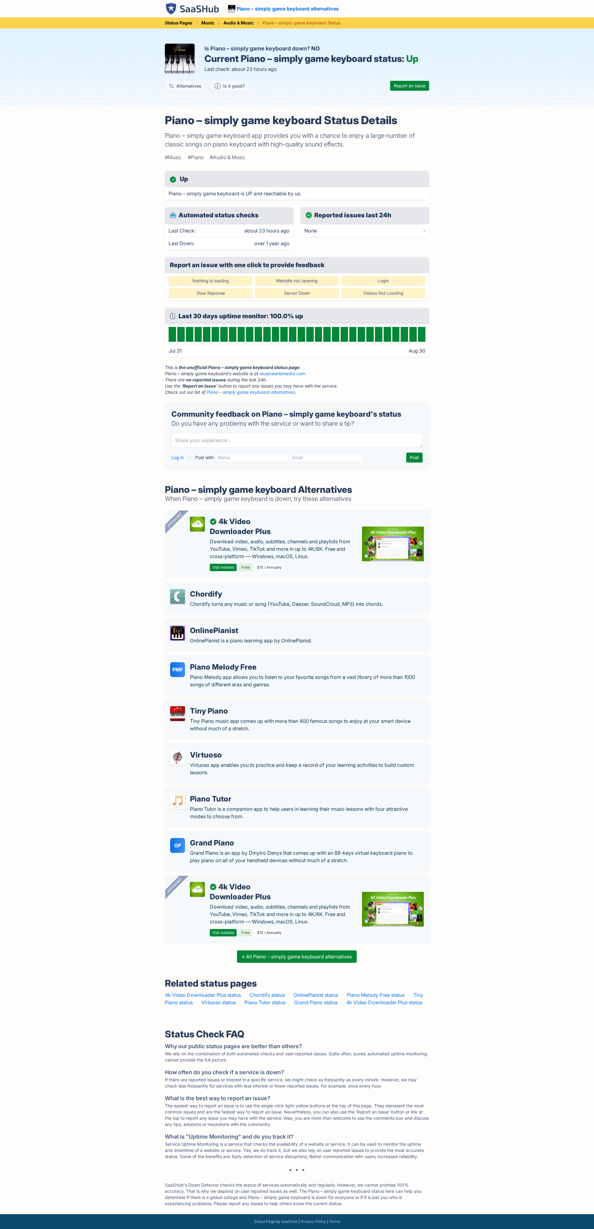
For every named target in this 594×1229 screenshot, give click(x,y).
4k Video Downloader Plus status (203, 995)
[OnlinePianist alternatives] (177, 633)
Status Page (264, 1221)
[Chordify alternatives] (177, 596)
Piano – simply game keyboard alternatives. (251, 392)
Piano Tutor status (265, 1002)
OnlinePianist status (316, 995)
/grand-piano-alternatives (200, 835)
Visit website (223, 567)
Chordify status (267, 995)
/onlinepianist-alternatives (200, 623)
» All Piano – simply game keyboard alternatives (297, 956)
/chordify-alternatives (195, 587)
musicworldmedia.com (282, 373)
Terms (334, 1221)
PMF (177, 670)
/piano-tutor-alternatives (198, 791)
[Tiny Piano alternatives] (177, 713)
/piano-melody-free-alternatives (207, 660)
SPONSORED (174, 520)
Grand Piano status (316, 1002)
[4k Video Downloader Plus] (197, 524)
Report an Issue (409, 85)
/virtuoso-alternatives (195, 748)
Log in (178, 457)
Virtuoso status (218, 1002)
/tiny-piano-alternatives (197, 704)
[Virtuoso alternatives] (177, 757)
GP (177, 845)
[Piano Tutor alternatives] (177, 801)
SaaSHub (289, 1221)
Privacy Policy (313, 1221)
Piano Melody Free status (376, 995)
